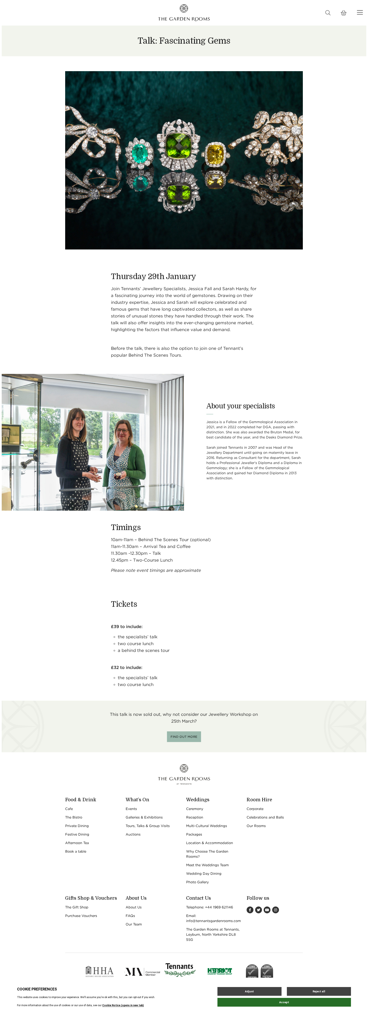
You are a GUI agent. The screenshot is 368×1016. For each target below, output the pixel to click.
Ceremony (194, 809)
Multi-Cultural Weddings (206, 826)
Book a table (75, 851)
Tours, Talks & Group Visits (148, 826)
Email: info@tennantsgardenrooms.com (213, 918)
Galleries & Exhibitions (144, 817)
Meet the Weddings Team (207, 865)
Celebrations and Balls (265, 817)
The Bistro (73, 817)
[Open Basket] (343, 13)
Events (131, 809)
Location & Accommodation (209, 843)
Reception (194, 817)
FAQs (130, 916)
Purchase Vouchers (81, 916)
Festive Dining (77, 834)
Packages (194, 834)
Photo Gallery (197, 882)
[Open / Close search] (328, 13)
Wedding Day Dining (203, 874)
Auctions (133, 834)
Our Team (134, 924)
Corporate (255, 809)
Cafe (69, 809)
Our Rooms (256, 826)
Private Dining (77, 826)
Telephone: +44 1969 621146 (209, 907)
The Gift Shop (76, 907)
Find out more (184, 736)
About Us (134, 907)
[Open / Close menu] (360, 12)
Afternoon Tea (77, 843)
